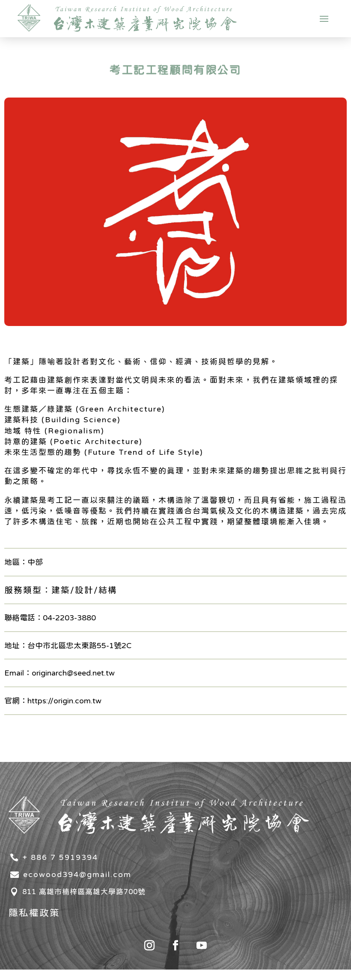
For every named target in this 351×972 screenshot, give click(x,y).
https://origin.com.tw (64, 700)
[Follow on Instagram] (149, 945)
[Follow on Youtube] (201, 945)
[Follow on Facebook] (175, 945)
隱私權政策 (34, 912)
